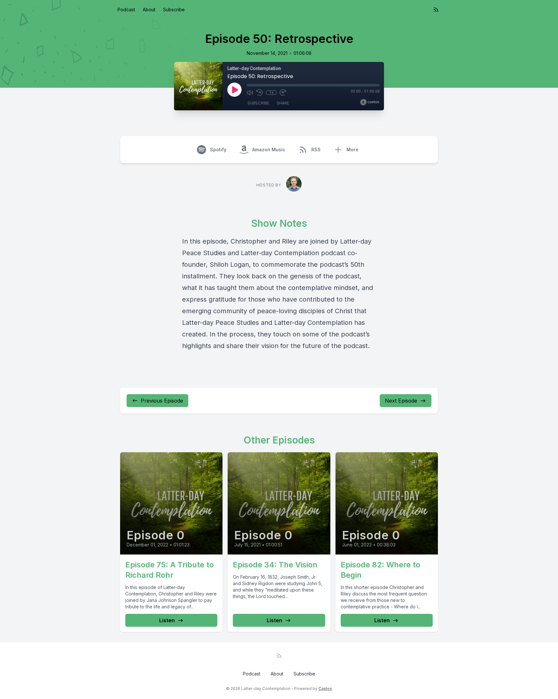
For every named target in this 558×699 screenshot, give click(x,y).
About (149, 9)
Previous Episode (162, 400)
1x (271, 92)
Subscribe (174, 9)
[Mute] (250, 92)
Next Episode (401, 400)
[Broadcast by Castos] (369, 102)
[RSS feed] (436, 9)
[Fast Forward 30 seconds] (283, 92)
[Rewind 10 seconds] (259, 92)
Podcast (126, 9)
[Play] (234, 90)
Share (283, 103)
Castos (325, 688)
